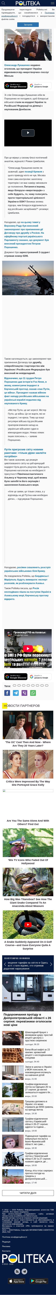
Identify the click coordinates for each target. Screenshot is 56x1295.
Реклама (6, 1246)
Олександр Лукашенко (17, 65)
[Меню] (52, 3)
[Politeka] (28, 3)
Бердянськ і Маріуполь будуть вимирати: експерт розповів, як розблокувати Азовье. (26, 579)
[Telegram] (16, 693)
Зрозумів (28, 24)
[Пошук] (3, 3)
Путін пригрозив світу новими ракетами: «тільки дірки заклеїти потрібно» (25, 453)
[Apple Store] (16, 1281)
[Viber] (24, 693)
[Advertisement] (28, 326)
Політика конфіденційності (14, 1237)
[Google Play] (39, 1281)
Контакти (6, 1251)
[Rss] (17, 1271)
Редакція (6, 1242)
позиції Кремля (33, 171)
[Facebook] (7, 693)
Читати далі (28, 1193)
